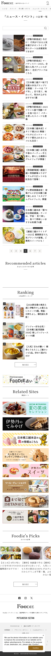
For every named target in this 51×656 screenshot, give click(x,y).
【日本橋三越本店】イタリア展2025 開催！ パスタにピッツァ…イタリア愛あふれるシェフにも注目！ (36, 134)
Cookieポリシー (38, 630)
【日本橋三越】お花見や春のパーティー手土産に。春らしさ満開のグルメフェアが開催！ (36, 154)
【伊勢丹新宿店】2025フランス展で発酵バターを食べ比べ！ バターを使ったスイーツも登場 (37, 113)
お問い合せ (25, 633)
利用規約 (7, 630)
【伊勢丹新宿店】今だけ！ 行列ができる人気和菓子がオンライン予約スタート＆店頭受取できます (36, 45)
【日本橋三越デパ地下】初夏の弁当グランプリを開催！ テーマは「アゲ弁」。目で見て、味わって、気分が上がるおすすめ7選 (37, 90)
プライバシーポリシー (21, 630)
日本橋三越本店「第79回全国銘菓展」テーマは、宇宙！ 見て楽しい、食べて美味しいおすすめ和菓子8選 (36, 216)
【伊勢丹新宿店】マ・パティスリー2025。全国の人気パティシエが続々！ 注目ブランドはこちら (37, 66)
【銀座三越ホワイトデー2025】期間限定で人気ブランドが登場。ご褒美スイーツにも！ (37, 236)
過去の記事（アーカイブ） (32, 626)
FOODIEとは (14, 626)
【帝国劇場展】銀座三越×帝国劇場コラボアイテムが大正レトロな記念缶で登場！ (36, 174)
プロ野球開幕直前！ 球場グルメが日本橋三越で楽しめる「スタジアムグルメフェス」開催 (36, 194)
